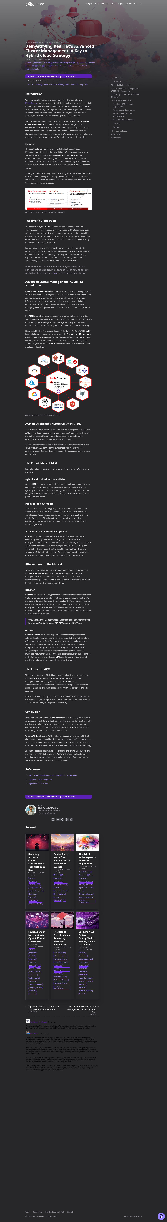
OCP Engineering (58, 43)
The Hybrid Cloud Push (121, 85)
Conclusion (116, 134)
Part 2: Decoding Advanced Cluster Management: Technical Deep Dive (58, 84)
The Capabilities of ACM (121, 100)
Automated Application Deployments (123, 114)
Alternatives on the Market (122, 120)
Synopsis (117, 81)
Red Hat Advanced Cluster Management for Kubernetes (53, 775)
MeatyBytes (41, 3)
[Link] (42, 813)
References (116, 137)
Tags (27, 1212)
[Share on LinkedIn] (53, 819)
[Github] (48, 813)
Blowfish (139, 1216)
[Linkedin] (51, 813)
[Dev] (45, 813)
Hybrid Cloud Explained (39, 783)
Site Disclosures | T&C (54, 1212)
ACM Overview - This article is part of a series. (53, 76)
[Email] (39, 813)
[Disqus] (62, 1046)
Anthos (116, 127)
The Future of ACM (119, 131)
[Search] (141, 3)
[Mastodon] (54, 813)
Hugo (133, 1216)
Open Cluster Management (40, 779)
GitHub (70, 1212)
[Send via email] (67, 819)
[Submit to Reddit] (62, 819)
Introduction (116, 77)
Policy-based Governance (124, 110)
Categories (37, 1212)
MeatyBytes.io (31, 103)
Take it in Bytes (31, 43)
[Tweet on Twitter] (58, 819)
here (55, 272)
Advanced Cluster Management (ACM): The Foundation (124, 89)
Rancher (116, 123)
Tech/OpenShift (44, 43)
